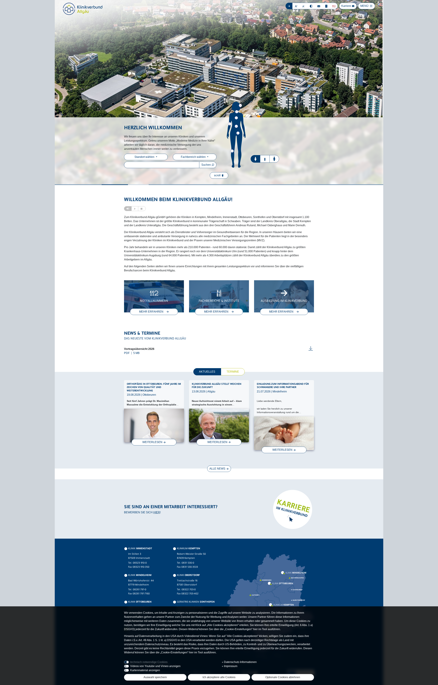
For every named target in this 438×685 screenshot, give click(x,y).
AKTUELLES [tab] (207, 371)
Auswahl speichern (155, 677)
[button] (296, 6)
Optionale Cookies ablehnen (282, 677)
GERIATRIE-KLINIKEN (195, 602)
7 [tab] (359, 184)
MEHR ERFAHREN (151, 311)
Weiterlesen (152, 442)
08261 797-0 (139, 590)
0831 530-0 (188, 563)
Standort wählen (144, 156)
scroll (217, 175)
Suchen (206, 164)
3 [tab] (158, 184)
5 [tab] (265, 184)
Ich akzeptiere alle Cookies (219, 677)
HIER (156, 512)
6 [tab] (312, 184)
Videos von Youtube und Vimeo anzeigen (155, 666)
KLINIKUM (188, 549)
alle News (217, 468)
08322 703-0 (189, 590)
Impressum (230, 666)
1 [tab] (78, 184)
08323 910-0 (140, 563)
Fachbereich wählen (193, 156)
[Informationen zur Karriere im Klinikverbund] (292, 509)
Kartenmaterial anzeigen (145, 670)
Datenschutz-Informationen (240, 662)
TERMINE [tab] (233, 371)
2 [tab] (125, 184)
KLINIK (139, 549)
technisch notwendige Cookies (149, 662)
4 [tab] (219, 184)
